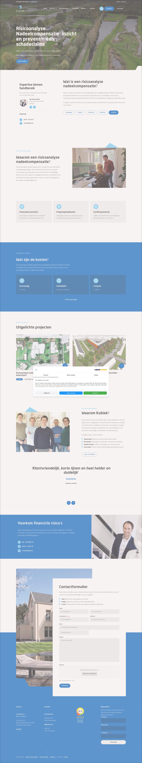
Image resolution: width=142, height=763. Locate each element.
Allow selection (71, 393)
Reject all (46, 393)
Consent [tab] (45, 375)
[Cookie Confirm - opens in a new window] (101, 369)
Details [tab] (96, 375)
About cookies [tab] (71, 375)
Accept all (95, 393)
